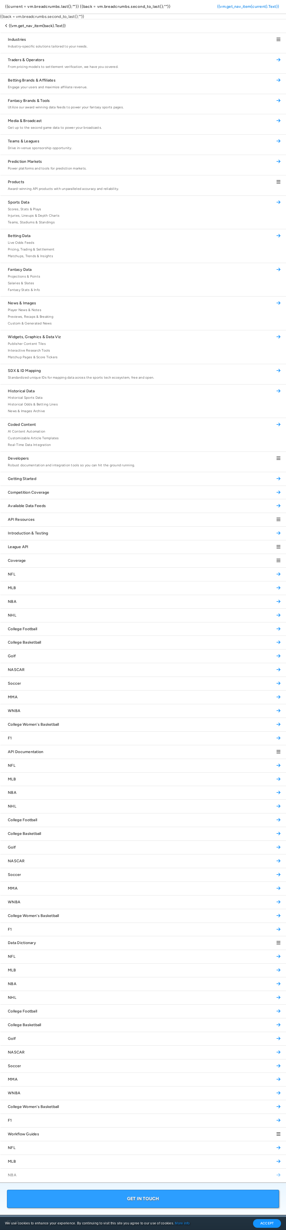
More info (182, 1223)
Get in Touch (143, 1198)
